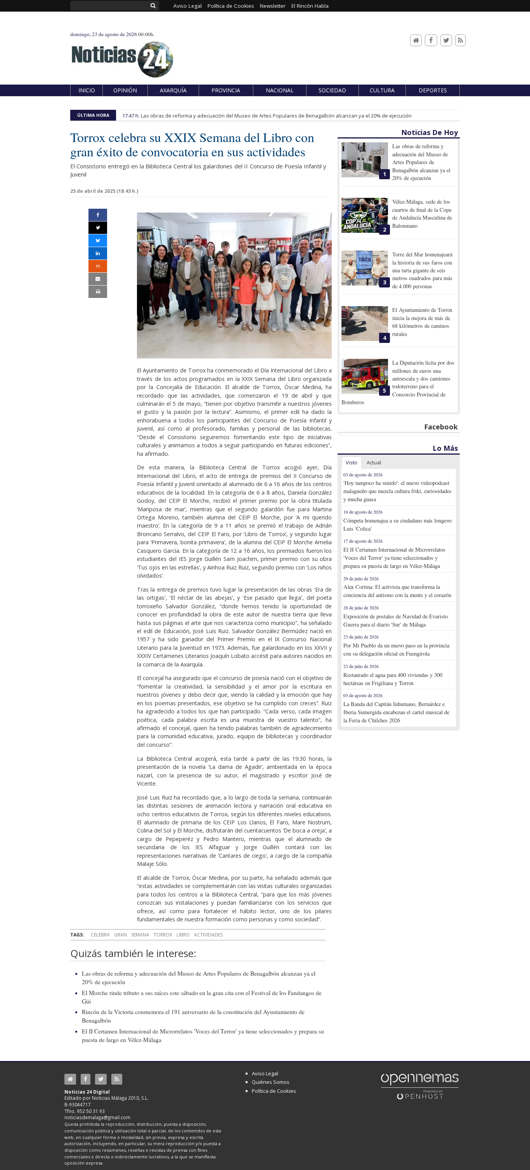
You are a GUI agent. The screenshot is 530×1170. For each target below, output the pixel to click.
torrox (163, 934)
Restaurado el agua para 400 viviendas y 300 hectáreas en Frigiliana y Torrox (392, 679)
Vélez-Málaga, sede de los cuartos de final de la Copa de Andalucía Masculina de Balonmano (422, 213)
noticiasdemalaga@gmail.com (97, 1117)
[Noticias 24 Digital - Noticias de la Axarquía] (122, 56)
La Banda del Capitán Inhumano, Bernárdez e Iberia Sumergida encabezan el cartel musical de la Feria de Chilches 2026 (396, 712)
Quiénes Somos (270, 1081)
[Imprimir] (97, 292)
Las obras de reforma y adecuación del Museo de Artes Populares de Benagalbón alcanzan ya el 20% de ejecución (276, 115)
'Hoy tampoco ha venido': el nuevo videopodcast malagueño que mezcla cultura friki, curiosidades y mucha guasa (397, 491)
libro (183, 934)
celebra (100, 934)
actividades (208, 934)
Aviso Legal (265, 1073)
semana (140, 934)
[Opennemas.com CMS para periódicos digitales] (420, 1086)
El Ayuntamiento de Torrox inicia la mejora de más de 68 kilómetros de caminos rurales (422, 321)
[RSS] (460, 41)
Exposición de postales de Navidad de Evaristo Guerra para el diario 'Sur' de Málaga (395, 620)
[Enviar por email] (97, 279)
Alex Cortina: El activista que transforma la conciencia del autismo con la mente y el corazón (397, 591)
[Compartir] (97, 215)
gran (120, 934)
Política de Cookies (274, 1090)
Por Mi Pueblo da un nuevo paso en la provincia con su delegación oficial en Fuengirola (396, 649)
